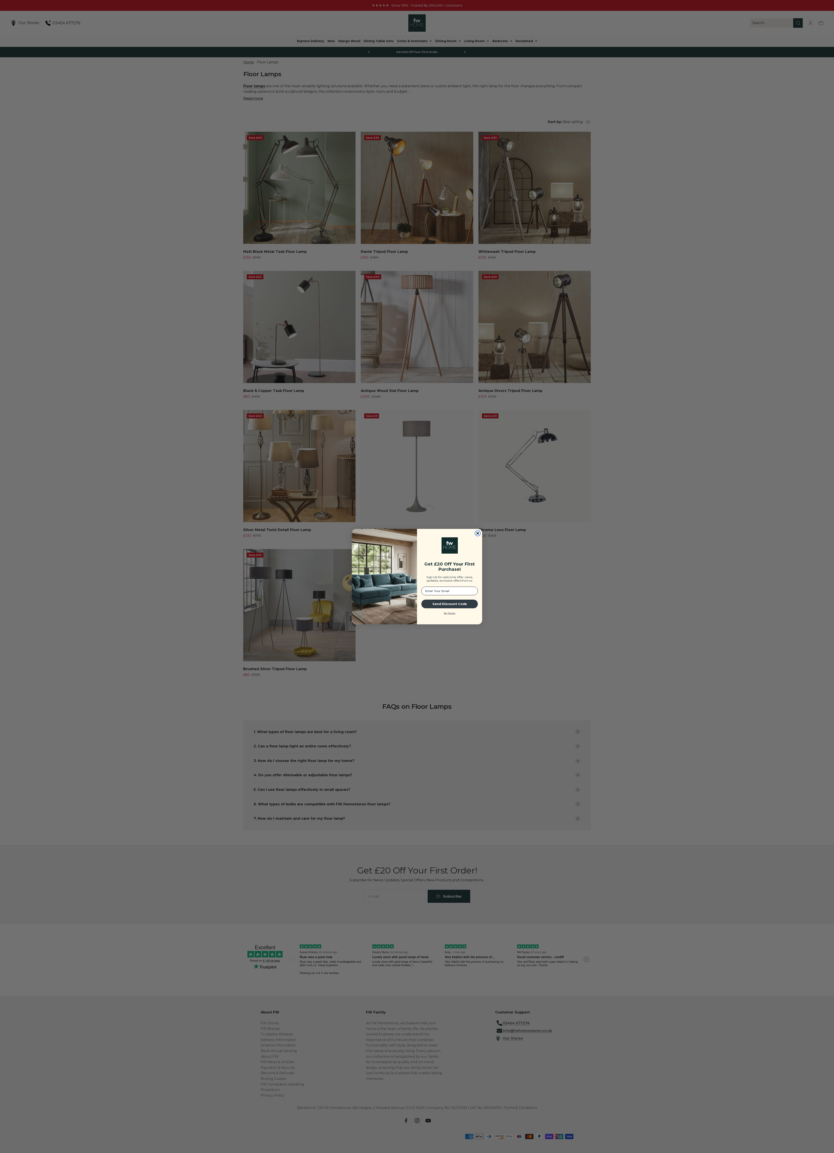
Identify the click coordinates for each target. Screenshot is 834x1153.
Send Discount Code (449, 604)
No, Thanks (449, 613)
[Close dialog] (477, 533)
